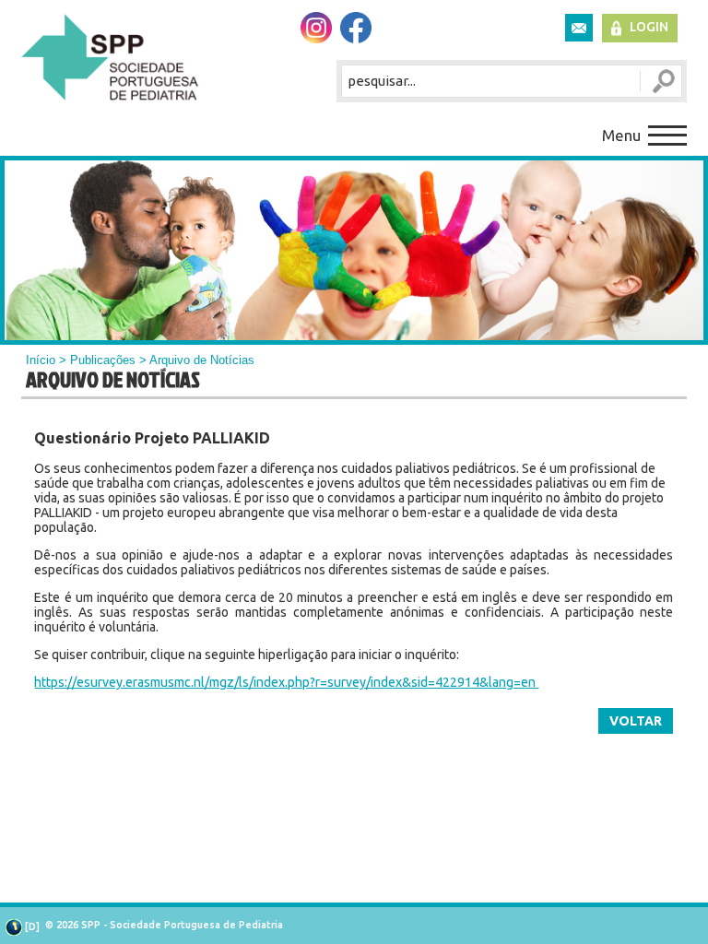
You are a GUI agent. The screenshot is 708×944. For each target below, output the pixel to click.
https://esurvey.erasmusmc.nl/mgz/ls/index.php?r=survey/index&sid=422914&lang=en (286, 682)
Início (40, 360)
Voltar (635, 721)
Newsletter (579, 27)
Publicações (103, 360)
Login (649, 26)
